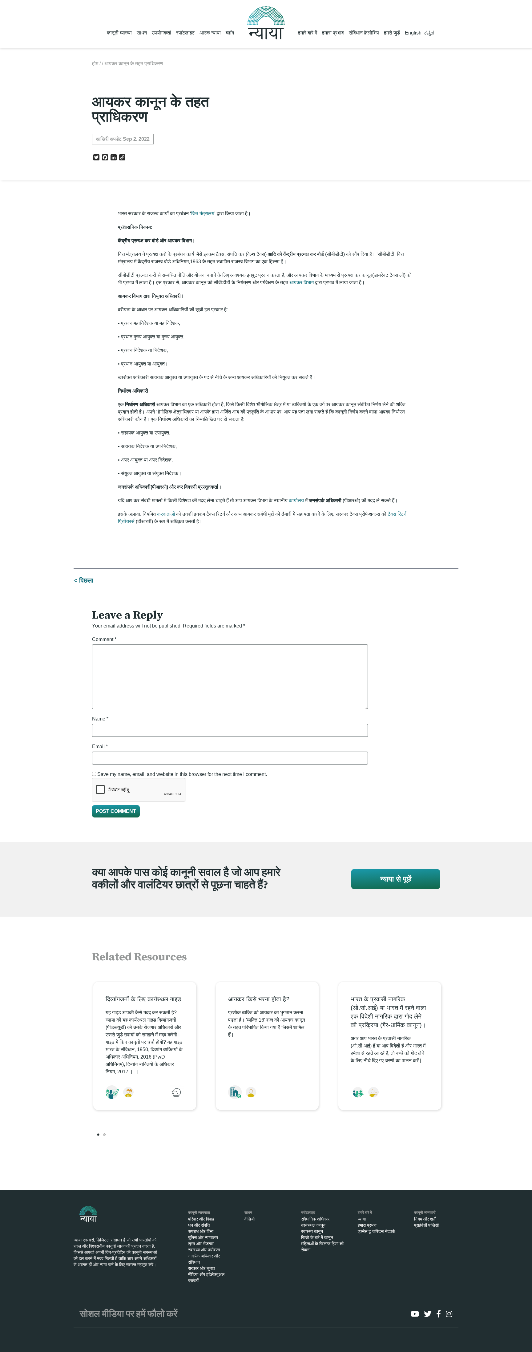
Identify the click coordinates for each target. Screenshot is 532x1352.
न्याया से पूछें (395, 879)
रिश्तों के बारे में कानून (317, 1237)
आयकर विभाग (301, 282)
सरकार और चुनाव (201, 1268)
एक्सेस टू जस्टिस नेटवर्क (376, 1231)
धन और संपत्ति (199, 1225)
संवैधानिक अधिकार (315, 1219)
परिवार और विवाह (201, 1219)
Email (100, 746)
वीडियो (249, 1219)
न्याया (362, 1219)
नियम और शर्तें (424, 1219)
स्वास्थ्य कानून (312, 1231)
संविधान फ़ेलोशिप (364, 32)
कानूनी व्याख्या (119, 32)
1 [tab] (98, 1134)
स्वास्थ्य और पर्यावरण (204, 1249)
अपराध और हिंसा (200, 1231)
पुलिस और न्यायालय (203, 1237)
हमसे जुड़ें (392, 32)
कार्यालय (296, 500)
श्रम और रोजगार (201, 1243)
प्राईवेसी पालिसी (426, 1225)
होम (95, 63)
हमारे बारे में (307, 32)
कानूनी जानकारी (425, 1212)
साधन (142, 32)
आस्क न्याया (210, 32)
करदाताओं (166, 514)
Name (100, 718)
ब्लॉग (230, 32)
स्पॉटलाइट (185, 32)
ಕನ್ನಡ (429, 32)
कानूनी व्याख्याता (199, 1212)
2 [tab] (104, 1134)
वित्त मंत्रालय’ (203, 213)
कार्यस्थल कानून (313, 1225)
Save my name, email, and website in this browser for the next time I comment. (182, 774)
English (413, 32)
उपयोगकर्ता (161, 32)
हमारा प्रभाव (333, 32)
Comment (104, 639)
